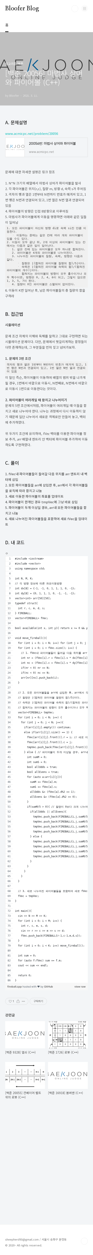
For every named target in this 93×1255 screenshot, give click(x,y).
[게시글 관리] (23, 1001)
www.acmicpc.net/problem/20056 (31, 133)
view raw (80, 986)
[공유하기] (18, 1001)
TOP (84, 1241)
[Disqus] (46, 1161)
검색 (75, 8)
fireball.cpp (14, 986)
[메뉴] (84, 8)
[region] (46, 769)
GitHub (48, 986)
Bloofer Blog (22, 9)
